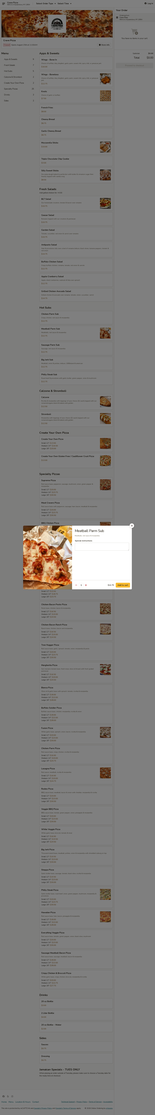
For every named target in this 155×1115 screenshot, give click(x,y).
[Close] (132, 525)
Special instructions (83, 541)
